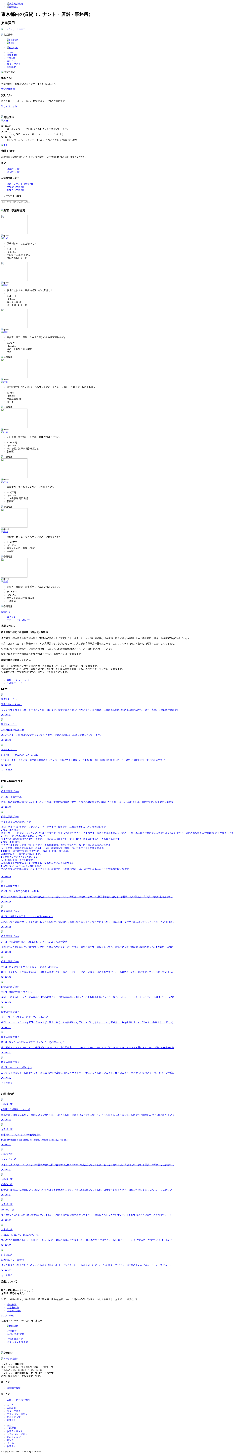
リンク (10, 1440)
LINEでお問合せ (15, 1334)
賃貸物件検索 (8, 89)
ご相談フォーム (15, 683)
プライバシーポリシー (18, 1414)
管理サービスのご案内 (18, 1400)
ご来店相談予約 (15, 1339)
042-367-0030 (7, 1315)
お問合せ (12, 1331)
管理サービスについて (18, 680)
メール (10, 1443)
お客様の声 (13, 1307)
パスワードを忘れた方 (18, 620)
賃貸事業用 (12, 55)
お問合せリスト (15, 1431)
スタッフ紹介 (13, 64)
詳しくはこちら (9, 106)
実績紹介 (11, 58)
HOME (10, 52)
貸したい (11, 61)
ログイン (11, 617)
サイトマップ (13, 1417)
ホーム (10, 1405)
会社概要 (11, 67)
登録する (5, 611)
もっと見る (7, 770)
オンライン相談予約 (17, 1342)
